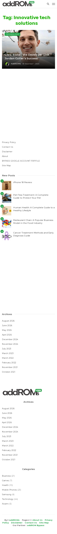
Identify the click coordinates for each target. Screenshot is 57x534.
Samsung (6, 494)
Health (5, 485)
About (5, 156)
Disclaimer (7, 151)
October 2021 (8, 372)
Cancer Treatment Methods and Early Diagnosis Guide (33, 234)
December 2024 (10, 339)
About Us (37, 520)
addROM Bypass (35, 525)
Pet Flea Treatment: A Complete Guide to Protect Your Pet (30, 196)
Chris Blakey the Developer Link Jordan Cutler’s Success (27, 56)
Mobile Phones (9, 490)
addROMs (16, 63)
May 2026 (7, 330)
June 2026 (7, 325)
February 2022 (9, 362)
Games (5, 480)
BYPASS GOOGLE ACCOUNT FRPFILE (21, 161)
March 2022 (8, 358)
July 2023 (6, 349)
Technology (12, 34)
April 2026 (7, 335)
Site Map (6, 165)
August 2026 (8, 321)
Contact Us (7, 147)
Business (6, 476)
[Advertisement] (28, 105)
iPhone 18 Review (22, 182)
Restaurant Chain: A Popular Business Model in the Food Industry (33, 221)
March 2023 (8, 353)
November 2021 (10, 367)
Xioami (5, 504)
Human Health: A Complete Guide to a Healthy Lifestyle (34, 209)
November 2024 (10, 344)
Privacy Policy (9, 142)
